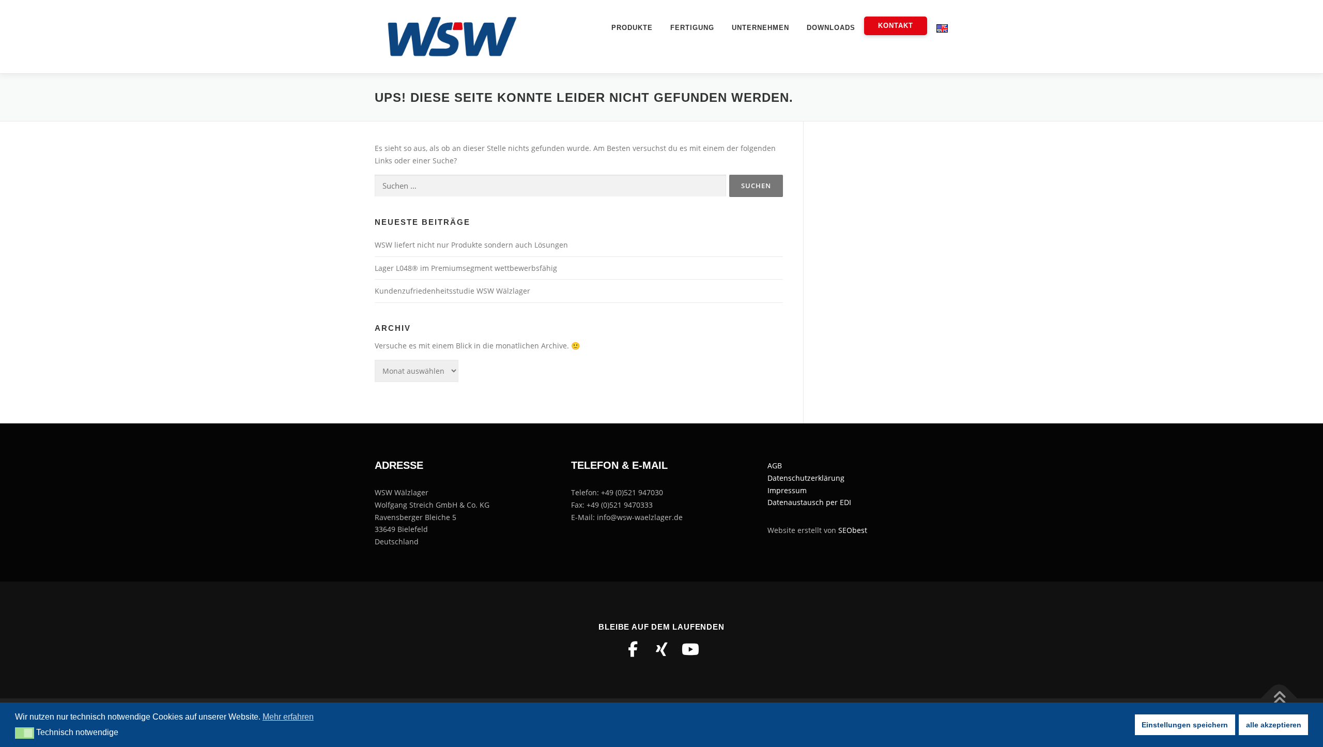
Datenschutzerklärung (805, 478)
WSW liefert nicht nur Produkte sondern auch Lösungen (471, 245)
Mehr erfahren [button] (288, 716)
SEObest (852, 530)
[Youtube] (690, 649)
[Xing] (661, 649)
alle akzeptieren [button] (1273, 725)
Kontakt (895, 25)
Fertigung (692, 28)
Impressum (787, 490)
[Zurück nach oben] (1279, 698)
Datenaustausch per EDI (809, 502)
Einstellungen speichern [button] (1185, 725)
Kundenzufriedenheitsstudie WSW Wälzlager (452, 291)
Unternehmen (760, 28)
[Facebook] (632, 649)
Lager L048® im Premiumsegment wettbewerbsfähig (466, 268)
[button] (24, 733)
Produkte (632, 28)
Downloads (831, 28)
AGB (774, 465)
